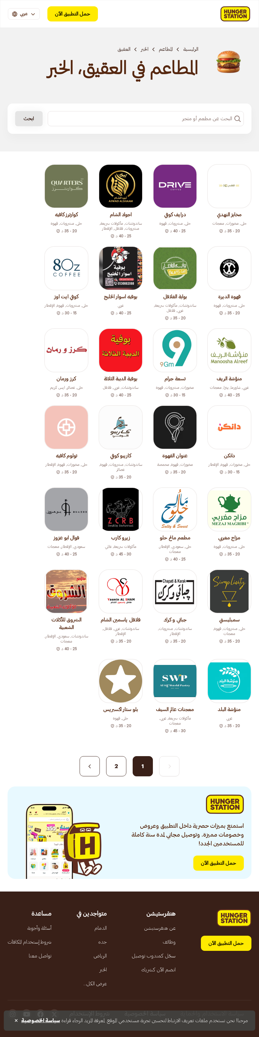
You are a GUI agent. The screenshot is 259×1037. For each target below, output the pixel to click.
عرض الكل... (95, 983)
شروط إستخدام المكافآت (29, 942)
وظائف (169, 942)
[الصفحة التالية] (90, 766)
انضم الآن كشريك (158, 969)
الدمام (100, 928)
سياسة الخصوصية (40, 1020)
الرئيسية (190, 49)
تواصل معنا (40, 955)
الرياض (100, 955)
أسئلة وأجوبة (39, 928)
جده (102, 942)
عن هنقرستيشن (160, 928)
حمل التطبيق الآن (72, 13)
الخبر (144, 49)
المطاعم (166, 49)
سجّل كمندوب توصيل (154, 955)
